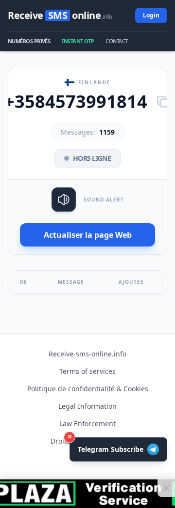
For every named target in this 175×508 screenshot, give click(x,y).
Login (151, 15)
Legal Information (87, 406)
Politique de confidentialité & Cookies (87, 388)
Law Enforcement (87, 423)
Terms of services (87, 371)
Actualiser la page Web (88, 235)
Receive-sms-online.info (87, 353)
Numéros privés (29, 41)
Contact (116, 41)
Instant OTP (78, 41)
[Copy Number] (163, 101)
